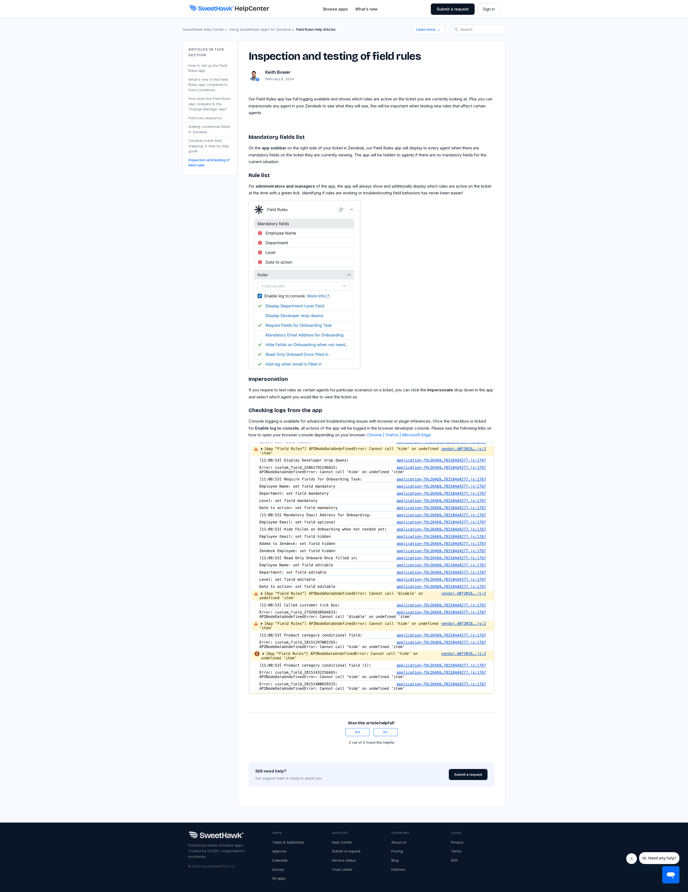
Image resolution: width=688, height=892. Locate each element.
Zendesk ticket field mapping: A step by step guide (208, 145)
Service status (344, 860)
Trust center (342, 869)
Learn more (428, 29)
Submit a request (453, 9)
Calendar (280, 860)
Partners (398, 869)
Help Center (342, 842)
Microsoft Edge (416, 434)
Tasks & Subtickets (288, 842)
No (385, 732)
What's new (366, 9)
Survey (278, 869)
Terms (456, 851)
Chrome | (376, 434)
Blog (395, 860)
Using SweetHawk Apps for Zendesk (260, 29)
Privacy (457, 842)
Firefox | (393, 434)
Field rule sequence (205, 117)
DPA (454, 860)
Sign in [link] (489, 9)
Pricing (397, 851)
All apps (279, 878)
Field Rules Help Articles (316, 29)
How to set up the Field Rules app (207, 68)
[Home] (229, 8)
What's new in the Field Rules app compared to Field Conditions (208, 84)
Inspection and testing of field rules (209, 162)
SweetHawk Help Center (203, 29)
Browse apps (335, 9)
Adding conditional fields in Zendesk (209, 129)
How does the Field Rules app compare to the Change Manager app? (209, 103)
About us (398, 842)
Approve (279, 851)
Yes (357, 732)
